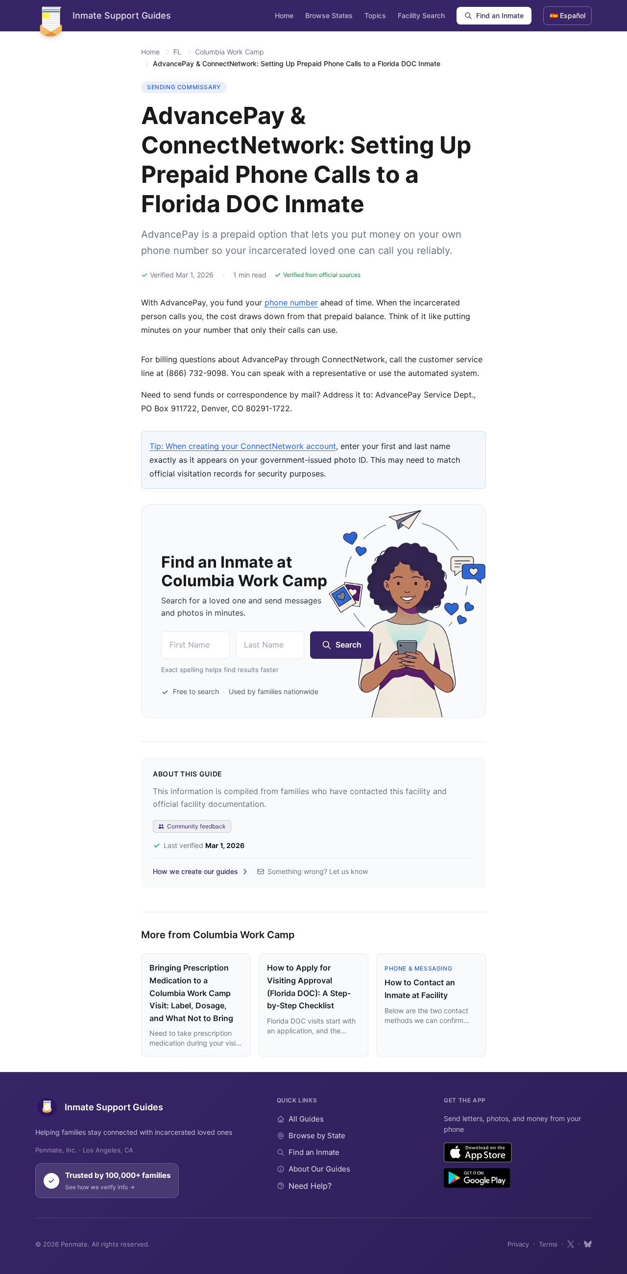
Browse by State (317, 1135)
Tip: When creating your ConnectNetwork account (242, 446)
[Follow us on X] (570, 1244)
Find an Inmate (500, 15)
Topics (375, 15)
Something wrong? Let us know (317, 871)
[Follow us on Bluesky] (588, 1244)
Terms (548, 1244)
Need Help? (310, 1186)
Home (284, 15)
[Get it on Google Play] (477, 1178)
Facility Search (421, 15)
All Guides (306, 1119)
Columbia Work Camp (229, 52)
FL (177, 52)
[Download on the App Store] (478, 1152)
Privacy (518, 1244)
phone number (291, 302)
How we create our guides (195, 871)
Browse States (329, 15)
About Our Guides (319, 1169)
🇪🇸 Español (567, 15)
